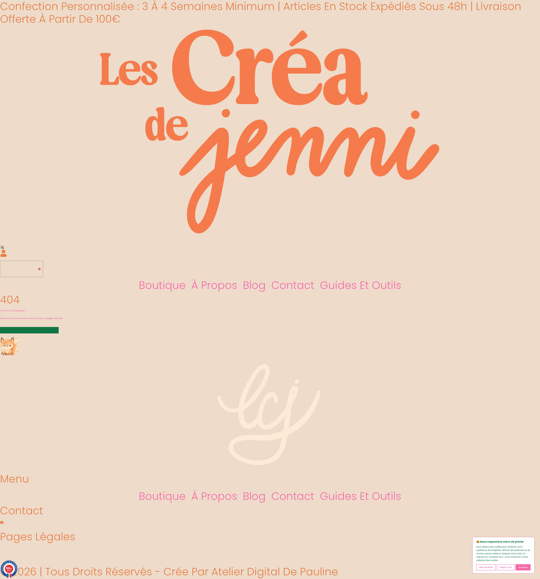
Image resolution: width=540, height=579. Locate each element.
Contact (292, 285)
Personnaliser (486, 567)
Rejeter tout (506, 567)
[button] (2, 247)
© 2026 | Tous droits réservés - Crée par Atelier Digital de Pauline (169, 571)
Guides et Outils (360, 285)
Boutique (162, 285)
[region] (503, 555)
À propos (214, 285)
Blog (254, 285)
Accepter (523, 567)
